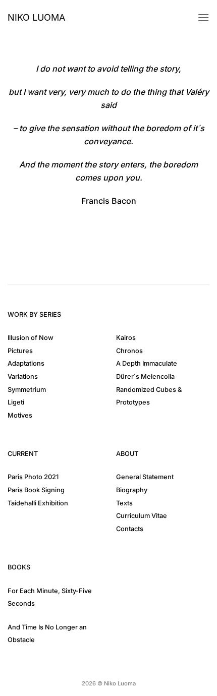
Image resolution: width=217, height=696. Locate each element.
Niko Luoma (36, 17)
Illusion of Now (30, 337)
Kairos (126, 337)
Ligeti (16, 402)
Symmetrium (27, 389)
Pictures (20, 351)
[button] (203, 17)
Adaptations (26, 363)
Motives (20, 415)
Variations (23, 376)
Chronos (129, 351)
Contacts (129, 529)
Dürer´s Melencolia (145, 376)
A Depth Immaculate (146, 363)
